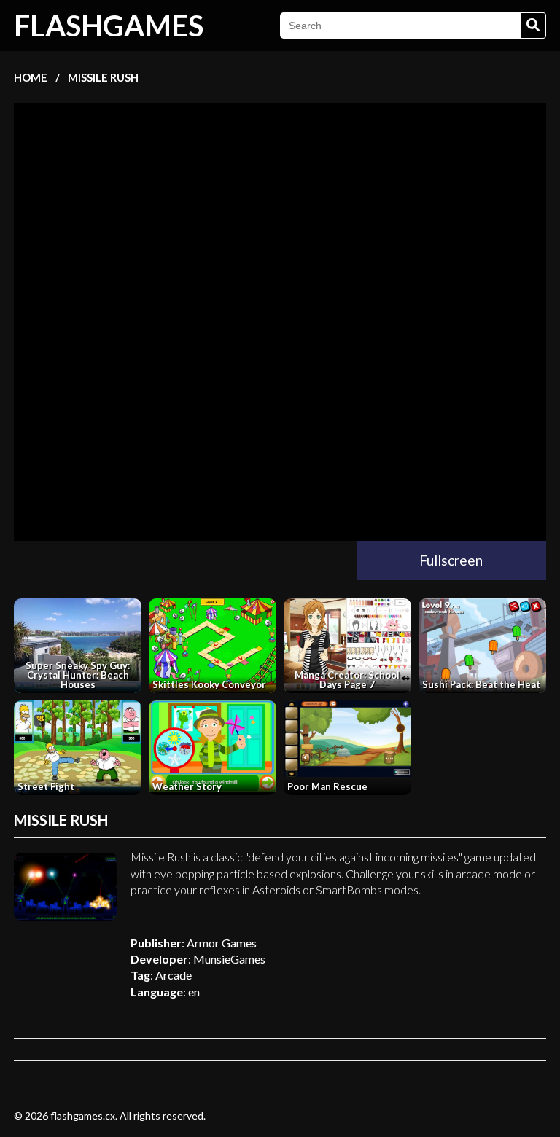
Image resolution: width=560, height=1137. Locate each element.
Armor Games (222, 943)
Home (30, 77)
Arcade (173, 975)
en (194, 992)
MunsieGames (229, 959)
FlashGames (108, 25)
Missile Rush (103, 77)
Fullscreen (451, 560)
